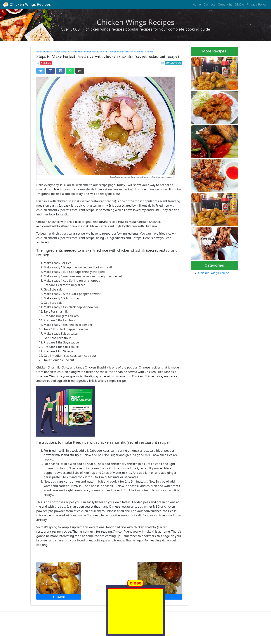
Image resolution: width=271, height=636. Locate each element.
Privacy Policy (257, 4)
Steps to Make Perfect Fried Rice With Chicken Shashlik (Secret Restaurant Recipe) (111, 51)
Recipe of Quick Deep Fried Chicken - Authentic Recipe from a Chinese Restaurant (212, 106)
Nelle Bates (46, 62)
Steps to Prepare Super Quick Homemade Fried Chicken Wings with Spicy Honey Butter (214, 71)
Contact (209, 4)
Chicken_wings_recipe (55, 51)
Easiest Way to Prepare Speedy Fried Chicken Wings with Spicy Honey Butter (214, 208)
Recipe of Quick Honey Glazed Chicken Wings (209, 174)
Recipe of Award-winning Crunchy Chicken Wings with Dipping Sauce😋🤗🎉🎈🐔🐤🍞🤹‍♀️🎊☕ (213, 140)
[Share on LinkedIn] (60, 71)
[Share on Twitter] (40, 71)
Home (196, 4)
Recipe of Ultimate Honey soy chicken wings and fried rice (159, 577)
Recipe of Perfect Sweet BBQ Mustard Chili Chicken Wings (58, 577)
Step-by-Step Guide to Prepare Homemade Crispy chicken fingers (212, 242)
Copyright (225, 4)
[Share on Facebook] (50, 71)
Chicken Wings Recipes (29, 4)
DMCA (239, 4)
